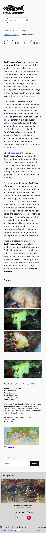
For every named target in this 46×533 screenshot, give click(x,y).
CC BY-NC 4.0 (6, 530)
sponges (15, 153)
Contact (20, 518)
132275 (33, 384)
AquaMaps (11, 447)
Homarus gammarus (23, 506)
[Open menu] (2, 20)
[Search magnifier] (27, 20)
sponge (28, 65)
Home (9, 31)
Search (34, 463)
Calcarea (8, 71)
